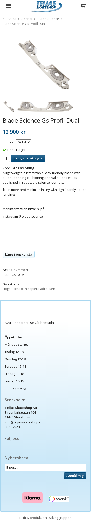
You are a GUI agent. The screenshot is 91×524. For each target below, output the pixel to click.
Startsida (9, 18)
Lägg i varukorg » (28, 158)
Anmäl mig (75, 475)
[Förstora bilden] (45, 64)
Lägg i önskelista (18, 254)
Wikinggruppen (60, 517)
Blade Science (48, 18)
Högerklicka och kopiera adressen (29, 288)
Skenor (27, 18)
